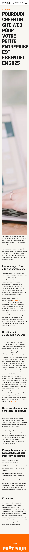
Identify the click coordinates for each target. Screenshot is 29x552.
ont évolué (15, 300)
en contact (14, 401)
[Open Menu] (26, 3)
